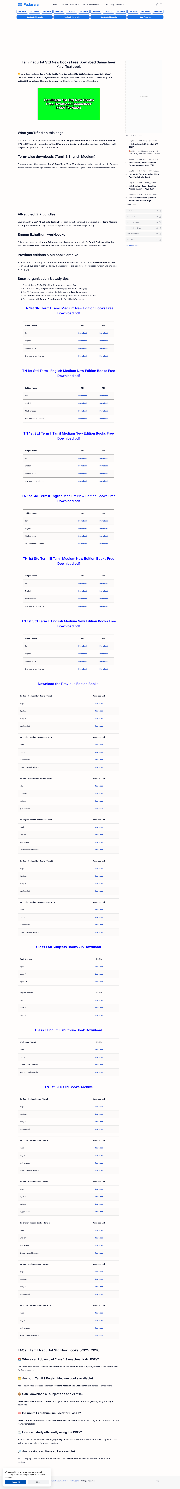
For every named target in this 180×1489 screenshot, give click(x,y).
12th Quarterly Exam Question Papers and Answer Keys (142, 199)
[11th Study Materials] (156, 171)
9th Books (121, 12)
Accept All (16, 1482)
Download (99, 703)
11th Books (145, 12)
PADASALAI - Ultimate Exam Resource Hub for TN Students (55, 1481)
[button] (157, 4)
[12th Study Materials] (147, 141)
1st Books (22, 12)
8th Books (108, 12)
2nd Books (34, 12)
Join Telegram (145, 17)
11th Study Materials (71, 17)
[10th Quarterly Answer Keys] (150, 159)
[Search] (161, 4)
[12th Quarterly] (145, 183)
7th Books (96, 12)
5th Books (71, 12)
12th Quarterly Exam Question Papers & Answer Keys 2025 (142, 187)
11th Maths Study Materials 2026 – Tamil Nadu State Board (144, 175)
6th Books (84, 12)
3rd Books (47, 12)
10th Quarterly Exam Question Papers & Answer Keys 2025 (142, 163)
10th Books (133, 12)
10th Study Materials (108, 17)
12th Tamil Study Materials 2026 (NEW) (143, 145)
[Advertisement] (90, 37)
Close (38, 1482)
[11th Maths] (143, 171)
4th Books (59, 12)
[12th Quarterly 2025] (159, 183)
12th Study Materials (34, 17)
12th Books (158, 12)
